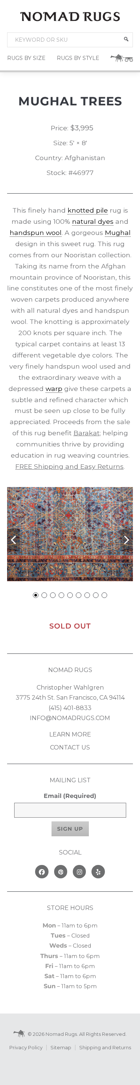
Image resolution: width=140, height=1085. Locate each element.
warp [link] (54, 388)
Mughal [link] (118, 232)
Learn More (70, 734)
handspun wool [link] (36, 232)
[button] (126, 39)
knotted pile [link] (88, 210)
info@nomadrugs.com (70, 718)
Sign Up (70, 828)
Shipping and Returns (105, 1047)
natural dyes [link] (92, 221)
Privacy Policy (26, 1047)
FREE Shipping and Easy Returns (69, 466)
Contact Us (70, 747)
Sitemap (60, 1047)
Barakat (87, 433)
